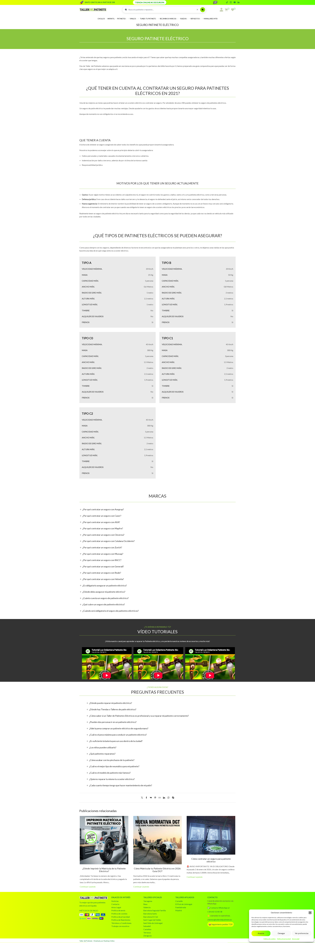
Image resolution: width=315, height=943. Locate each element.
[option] (106, 663)
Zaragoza (147, 935)
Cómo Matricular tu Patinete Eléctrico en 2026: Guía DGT (157, 870)
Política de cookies (270, 939)
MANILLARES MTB (210, 19)
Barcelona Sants (150, 913)
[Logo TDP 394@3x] (93, 897)
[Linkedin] (164, 797)
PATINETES (121, 19)
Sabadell (147, 926)
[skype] (172, 797)
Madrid (178, 910)
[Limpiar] (197, 9)
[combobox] (161, 9)
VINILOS (133, 19)
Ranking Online (109, 941)
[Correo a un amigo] (159, 797)
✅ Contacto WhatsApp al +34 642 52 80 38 (218, 910)
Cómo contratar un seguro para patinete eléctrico (211, 860)
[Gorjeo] (142, 797)
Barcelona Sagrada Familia (154, 910)
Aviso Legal (295, 939)
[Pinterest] (155, 797)
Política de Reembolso (120, 920)
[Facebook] (146, 797)
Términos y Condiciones (121, 923)
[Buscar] (202, 9)
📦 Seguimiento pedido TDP (221, 924)
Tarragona (147, 901)
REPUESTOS (195, 19)
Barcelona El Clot (150, 917)
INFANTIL (111, 19)
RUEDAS (183, 19)
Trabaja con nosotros (120, 926)
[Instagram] (231, 2)
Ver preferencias (301, 933)
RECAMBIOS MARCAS (168, 19)
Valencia (146, 907)
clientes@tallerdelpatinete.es (219, 919)
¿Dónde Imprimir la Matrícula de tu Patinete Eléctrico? (104, 870)
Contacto (115, 904)
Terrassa (147, 932)
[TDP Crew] (217, 2)
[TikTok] (227, 2)
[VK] (151, 797)
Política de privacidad (284, 939)
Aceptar (261, 933)
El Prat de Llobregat (183, 904)
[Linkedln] (238, 2)
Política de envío (118, 910)
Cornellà (178, 901)
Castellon (147, 929)
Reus (145, 904)
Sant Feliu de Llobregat (153, 923)
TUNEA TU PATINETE (148, 19)
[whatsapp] (168, 797)
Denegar (281, 933)
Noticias (115, 901)
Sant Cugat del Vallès (152, 920)
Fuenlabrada (180, 907)
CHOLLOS (101, 19)
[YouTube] (235, 2)
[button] (310, 912)
